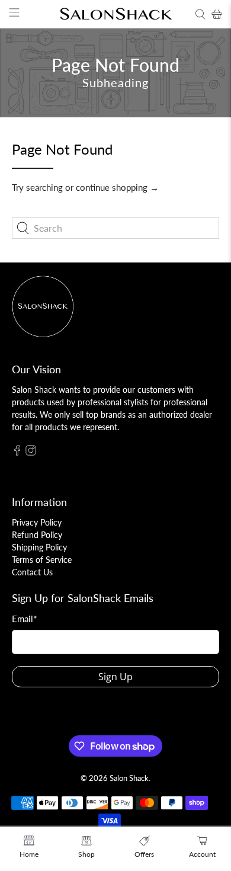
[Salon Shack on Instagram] (30, 452)
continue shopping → (117, 187)
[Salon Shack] (116, 14)
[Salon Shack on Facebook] (17, 452)
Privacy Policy (37, 522)
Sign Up (115, 676)
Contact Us (32, 572)
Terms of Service (42, 560)
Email (24, 618)
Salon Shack (129, 778)
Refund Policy (37, 535)
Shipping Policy (39, 547)
